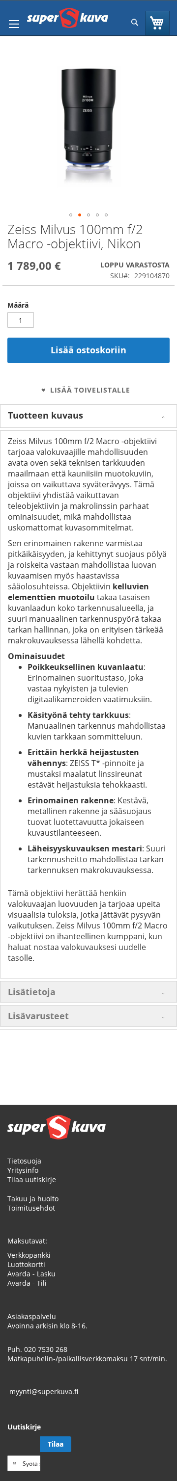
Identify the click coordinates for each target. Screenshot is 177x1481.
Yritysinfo (22, 1170)
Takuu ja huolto (33, 1198)
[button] (70, 215)
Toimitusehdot (31, 1208)
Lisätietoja (32, 992)
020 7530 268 (45, 1349)
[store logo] (67, 18)
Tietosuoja (24, 1160)
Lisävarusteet (38, 1016)
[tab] (88, 416)
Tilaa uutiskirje (31, 1179)
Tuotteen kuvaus (45, 415)
